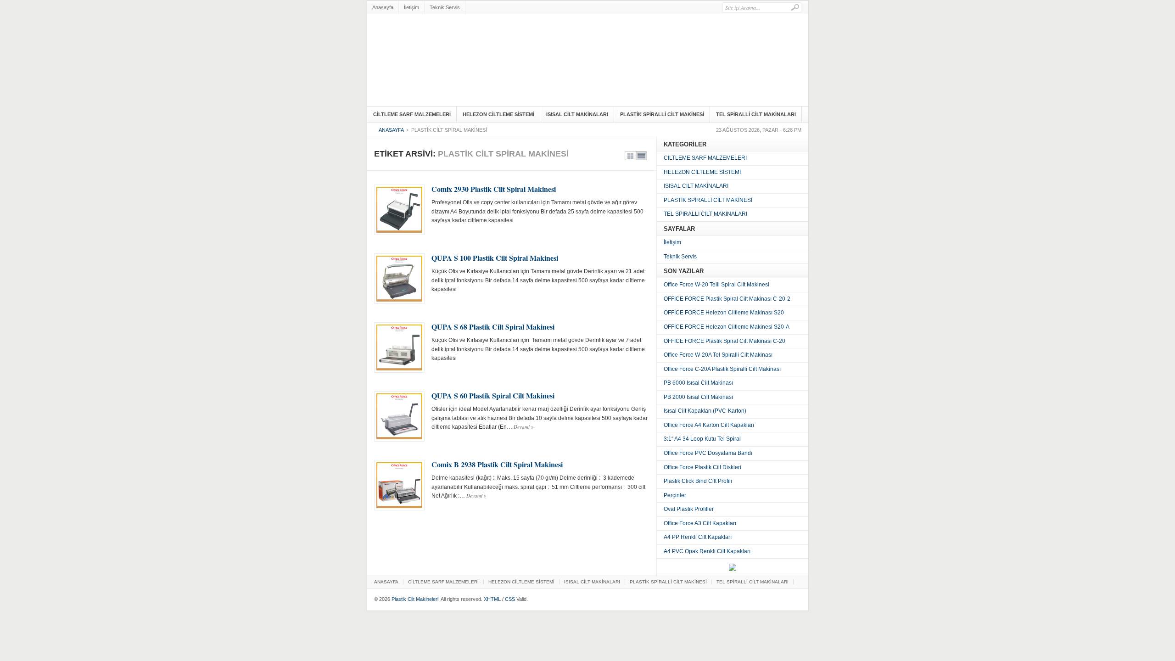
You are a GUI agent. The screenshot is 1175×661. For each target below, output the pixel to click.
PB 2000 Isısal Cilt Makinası (698, 397)
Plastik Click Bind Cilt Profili (698, 481)
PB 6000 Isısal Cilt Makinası (698, 383)
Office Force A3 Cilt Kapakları (700, 523)
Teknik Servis (445, 7)
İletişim (411, 7)
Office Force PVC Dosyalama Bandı (708, 453)
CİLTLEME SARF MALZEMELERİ (412, 114)
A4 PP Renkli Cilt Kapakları (698, 537)
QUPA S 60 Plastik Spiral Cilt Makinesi (492, 395)
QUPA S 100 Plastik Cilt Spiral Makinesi (494, 257)
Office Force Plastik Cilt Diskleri (702, 467)
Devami (524, 426)
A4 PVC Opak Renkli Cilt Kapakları (707, 551)
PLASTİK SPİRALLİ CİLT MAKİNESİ (662, 114)
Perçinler (675, 495)
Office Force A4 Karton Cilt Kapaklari (709, 425)
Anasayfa (382, 7)
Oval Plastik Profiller (689, 509)
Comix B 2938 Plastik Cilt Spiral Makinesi (497, 464)
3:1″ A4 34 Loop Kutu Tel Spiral (702, 439)
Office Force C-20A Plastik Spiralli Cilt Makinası (722, 369)
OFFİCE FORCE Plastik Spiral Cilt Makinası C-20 (724, 341)
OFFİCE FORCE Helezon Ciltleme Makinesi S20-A (726, 327)
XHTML (492, 599)
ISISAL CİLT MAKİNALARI (577, 114)
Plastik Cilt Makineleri (415, 599)
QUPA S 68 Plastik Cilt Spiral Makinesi (492, 326)
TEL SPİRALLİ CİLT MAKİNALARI (756, 114)
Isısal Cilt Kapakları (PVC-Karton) (705, 411)
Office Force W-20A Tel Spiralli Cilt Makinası (718, 355)
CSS (510, 599)
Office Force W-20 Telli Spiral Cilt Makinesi (716, 284)
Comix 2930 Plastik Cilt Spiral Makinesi (493, 189)
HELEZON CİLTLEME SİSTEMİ (498, 114)
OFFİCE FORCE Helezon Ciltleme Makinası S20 (724, 312)
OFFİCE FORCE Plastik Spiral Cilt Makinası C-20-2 (727, 299)
